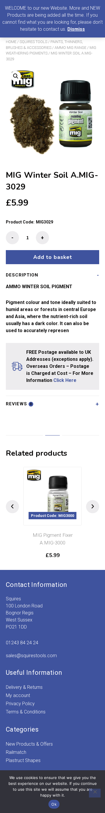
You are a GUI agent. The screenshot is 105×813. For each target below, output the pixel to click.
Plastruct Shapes (23, 760)
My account (18, 695)
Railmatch (16, 752)
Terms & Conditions (26, 712)
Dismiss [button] (76, 29)
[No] (95, 793)
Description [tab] (22, 275)
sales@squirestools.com (31, 655)
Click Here (64, 380)
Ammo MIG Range (70, 47)
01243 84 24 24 (22, 642)
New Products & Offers (29, 744)
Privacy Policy (20, 703)
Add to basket (52, 257)
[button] (15, 76)
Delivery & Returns (24, 687)
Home (11, 42)
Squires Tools (33, 42)
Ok (54, 804)
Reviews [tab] (19, 403)
